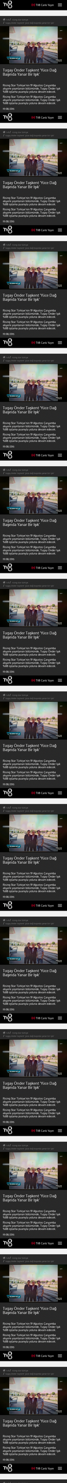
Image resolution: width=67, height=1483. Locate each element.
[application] (33, 741)
